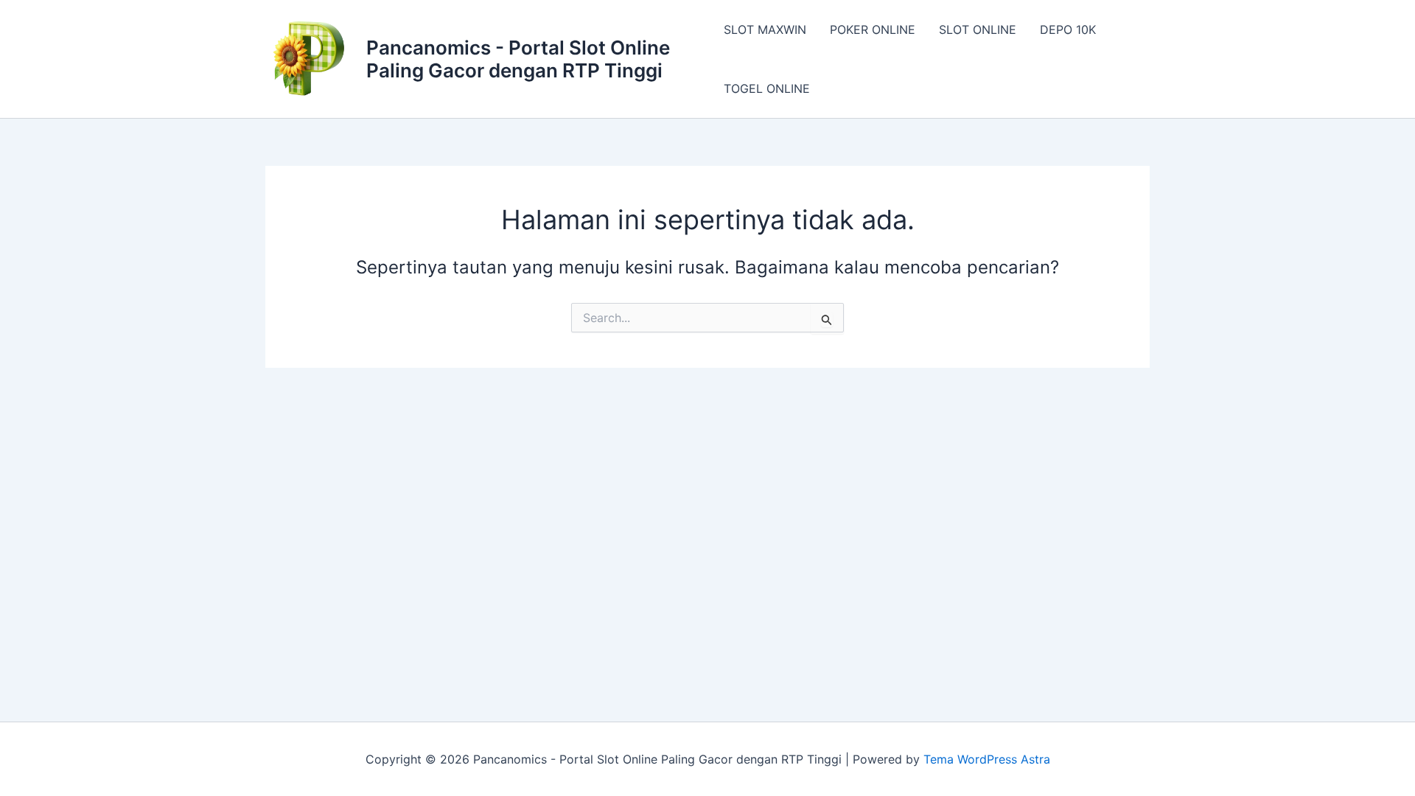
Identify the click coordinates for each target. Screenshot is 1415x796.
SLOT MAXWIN (765, 29)
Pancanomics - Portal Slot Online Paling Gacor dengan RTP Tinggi (518, 59)
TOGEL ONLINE (767, 88)
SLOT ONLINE (977, 29)
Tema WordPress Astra (986, 759)
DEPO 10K (1068, 29)
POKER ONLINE (872, 29)
